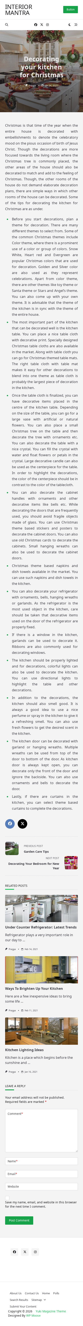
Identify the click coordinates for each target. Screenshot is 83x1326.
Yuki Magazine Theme (51, 1311)
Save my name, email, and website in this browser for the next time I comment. (41, 1204)
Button (70, 9)
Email (12, 1174)
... (24, 940)
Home (46, 1293)
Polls (56, 1293)
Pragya (32, 85)
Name (12, 1161)
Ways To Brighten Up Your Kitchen (34, 988)
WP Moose (33, 1315)
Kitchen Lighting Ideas (24, 1050)
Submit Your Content (23, 1306)
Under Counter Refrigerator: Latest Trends (41, 927)
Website (13, 1186)
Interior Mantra (18, 10)
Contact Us (32, 1293)
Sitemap (36, 1300)
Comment (15, 1114)
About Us (15, 1293)
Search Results (19, 1300)
